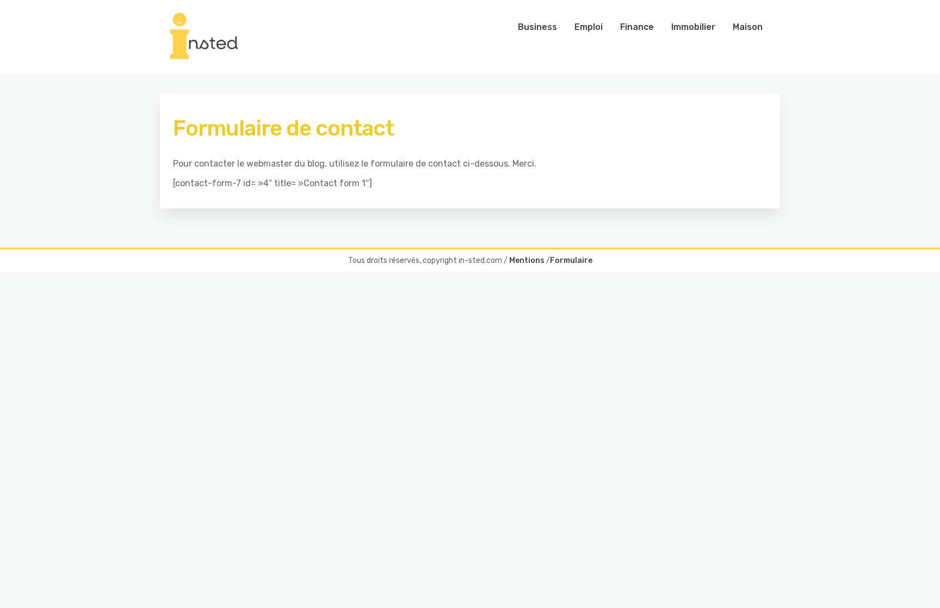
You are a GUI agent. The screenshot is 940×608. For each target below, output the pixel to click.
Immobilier (693, 27)
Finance (637, 27)
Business (537, 27)
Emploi (588, 27)
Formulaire (571, 260)
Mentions (527, 260)
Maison (748, 27)
